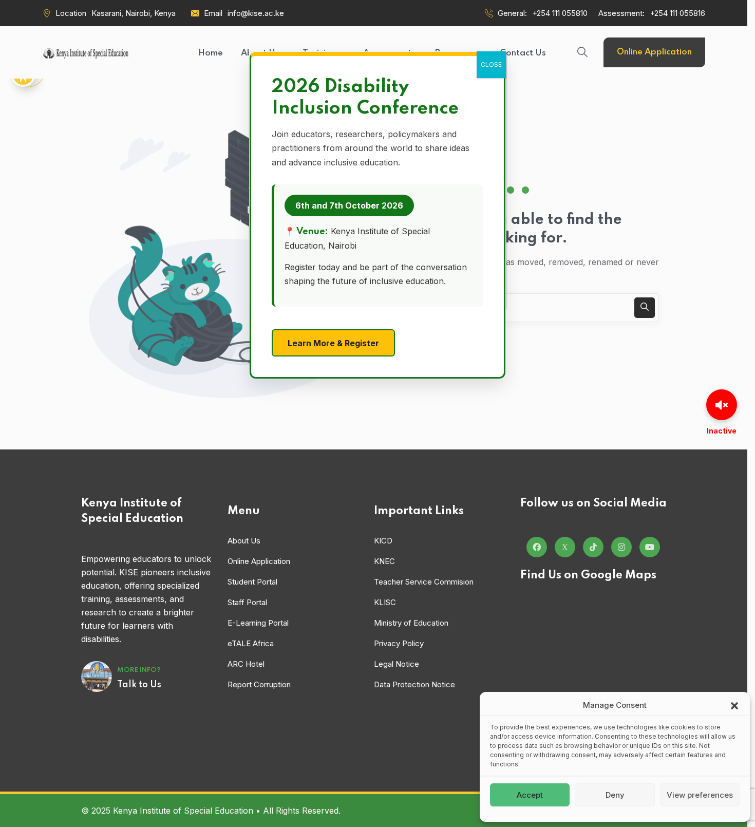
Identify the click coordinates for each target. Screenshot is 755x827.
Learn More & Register (333, 343)
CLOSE (491, 64)
